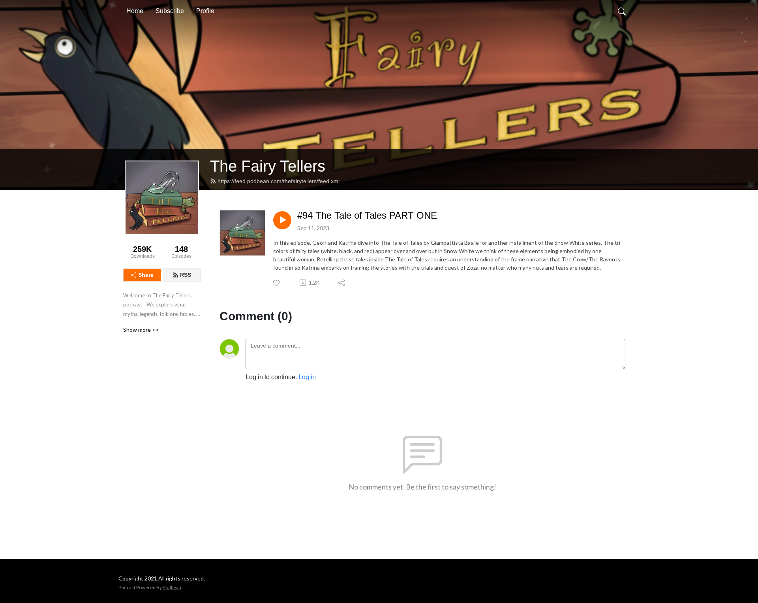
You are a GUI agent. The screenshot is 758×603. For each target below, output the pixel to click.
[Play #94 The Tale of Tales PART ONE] (282, 220)
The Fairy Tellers (267, 166)
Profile (205, 11)
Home (134, 11)
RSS (185, 275)
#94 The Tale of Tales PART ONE (367, 215)
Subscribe (170, 11)
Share (146, 275)
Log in (307, 377)
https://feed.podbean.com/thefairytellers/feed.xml (279, 181)
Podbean (172, 587)
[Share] (342, 283)
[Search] (622, 11)
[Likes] (276, 283)
